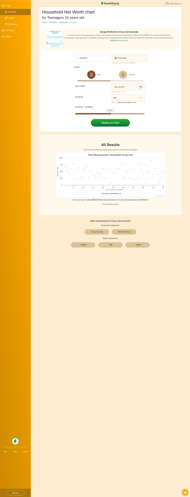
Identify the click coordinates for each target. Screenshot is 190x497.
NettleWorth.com (116, 40)
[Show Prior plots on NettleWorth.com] (110, 193)
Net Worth (53, 22)
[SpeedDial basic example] (185, 492)
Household (63, 22)
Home (44, 22)
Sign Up (15, 493)
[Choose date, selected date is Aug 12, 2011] (140, 87)
